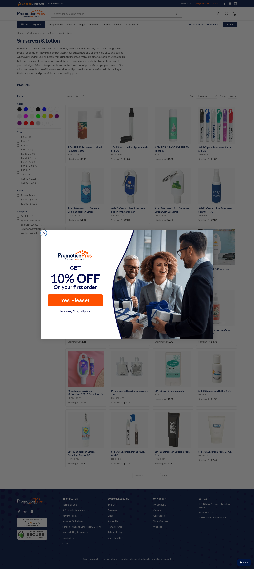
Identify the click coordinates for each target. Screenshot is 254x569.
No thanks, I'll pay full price (75, 311)
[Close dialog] (44, 233)
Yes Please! (75, 300)
